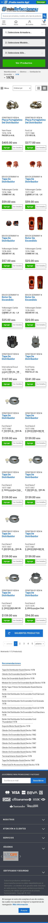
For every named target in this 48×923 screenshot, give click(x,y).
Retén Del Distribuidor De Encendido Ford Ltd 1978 (23, 708)
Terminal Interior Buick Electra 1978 (17, 756)
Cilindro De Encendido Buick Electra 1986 (19, 739)
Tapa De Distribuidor (8, 180)
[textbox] (24, 16)
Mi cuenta (29, 24)
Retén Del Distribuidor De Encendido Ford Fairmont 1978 (23, 695)
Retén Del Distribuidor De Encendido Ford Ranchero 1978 (23, 713)
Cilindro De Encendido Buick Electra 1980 (19, 730)
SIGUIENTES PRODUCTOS (27, 633)
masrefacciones (10, 72)
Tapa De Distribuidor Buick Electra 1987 (18, 760)
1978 (17, 74)
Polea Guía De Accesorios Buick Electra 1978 (20, 765)
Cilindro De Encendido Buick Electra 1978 (19, 674)
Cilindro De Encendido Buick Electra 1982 (19, 735)
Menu (4, 24)
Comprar (7, 148)
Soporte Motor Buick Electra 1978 (16, 726)
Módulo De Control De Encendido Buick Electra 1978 (23, 683)
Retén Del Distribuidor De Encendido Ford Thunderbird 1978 (19, 720)
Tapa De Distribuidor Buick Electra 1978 (18, 670)
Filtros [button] (6, 88)
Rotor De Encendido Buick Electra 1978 (18, 678)
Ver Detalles (17, 148)
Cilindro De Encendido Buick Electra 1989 (19, 748)
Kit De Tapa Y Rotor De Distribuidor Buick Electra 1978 (22, 688)
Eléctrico (23, 72)
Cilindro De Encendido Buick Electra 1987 (19, 743)
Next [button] (20, 856)
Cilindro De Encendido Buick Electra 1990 (19, 752)
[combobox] (24, 32)
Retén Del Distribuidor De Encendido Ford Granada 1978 (23, 702)
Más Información (20, 904)
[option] (10, 856)
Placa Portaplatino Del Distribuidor (12, 121)
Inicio (16, 24)
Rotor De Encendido (31, 239)
